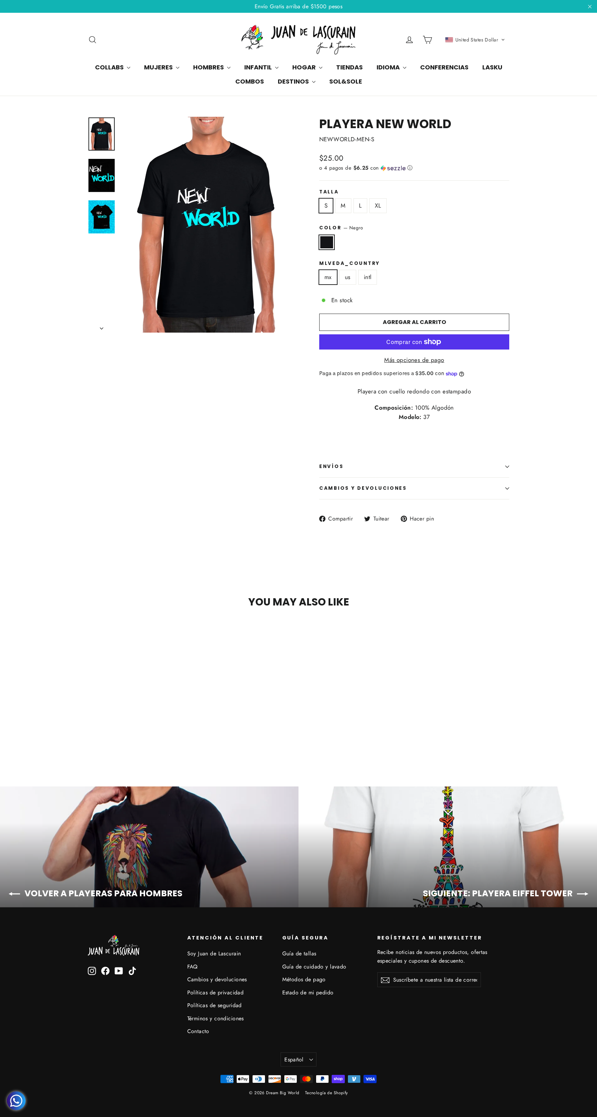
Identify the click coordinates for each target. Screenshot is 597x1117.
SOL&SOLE (345, 81)
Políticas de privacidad (215, 992)
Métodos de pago (304, 979)
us (348, 277)
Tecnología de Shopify (326, 1093)
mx (328, 277)
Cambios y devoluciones (217, 979)
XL (378, 205)
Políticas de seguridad (214, 1005)
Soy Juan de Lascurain (214, 953)
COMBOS (249, 81)
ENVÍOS (331, 466)
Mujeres (159, 67)
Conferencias (444, 67)
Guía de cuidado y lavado (314, 967)
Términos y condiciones (215, 1018)
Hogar (304, 67)
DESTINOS (294, 81)
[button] (475, 39)
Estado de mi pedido (308, 992)
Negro (326, 242)
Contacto (198, 1031)
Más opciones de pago (414, 360)
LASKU (492, 67)
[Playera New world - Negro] (92, 734)
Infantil (258, 67)
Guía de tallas (299, 953)
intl (368, 277)
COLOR (341, 227)
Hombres (209, 67)
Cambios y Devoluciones (363, 488)
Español (294, 1059)
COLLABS (110, 67)
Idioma (389, 67)
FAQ (192, 967)
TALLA (329, 192)
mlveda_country (349, 263)
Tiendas (349, 67)
